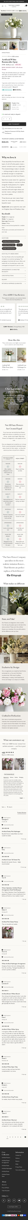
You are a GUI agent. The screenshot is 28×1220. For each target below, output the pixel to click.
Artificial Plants (5, 1165)
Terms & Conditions (20, 1170)
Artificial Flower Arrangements (11, 241)
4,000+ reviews (15, 56)
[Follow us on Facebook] (3, 1200)
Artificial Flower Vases (6, 1175)
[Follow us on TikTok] (24, 1200)
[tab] (21, 813)
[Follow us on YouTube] (19, 1200)
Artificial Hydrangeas (7, 1168)
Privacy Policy (19, 1167)
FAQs (17, 1164)
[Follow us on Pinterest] (14, 1200)
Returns (17, 1161)
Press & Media (5, 1187)
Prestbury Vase (19, 209)
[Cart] (25, 6)
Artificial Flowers (6, 52)
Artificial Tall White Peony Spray (7, 366)
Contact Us (18, 1155)
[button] (8, 764)
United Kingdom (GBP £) (13, 1206)
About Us (4, 1184)
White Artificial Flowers (9, 248)
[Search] (5, 6)
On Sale (20, 245)
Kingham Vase (8, 209)
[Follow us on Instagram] (9, 1200)
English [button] (21, 798)
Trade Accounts (5, 1190)
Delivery (18, 1158)
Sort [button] (3, 807)
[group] (14, 752)
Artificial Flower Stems (8, 245)
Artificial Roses (5, 1171)
